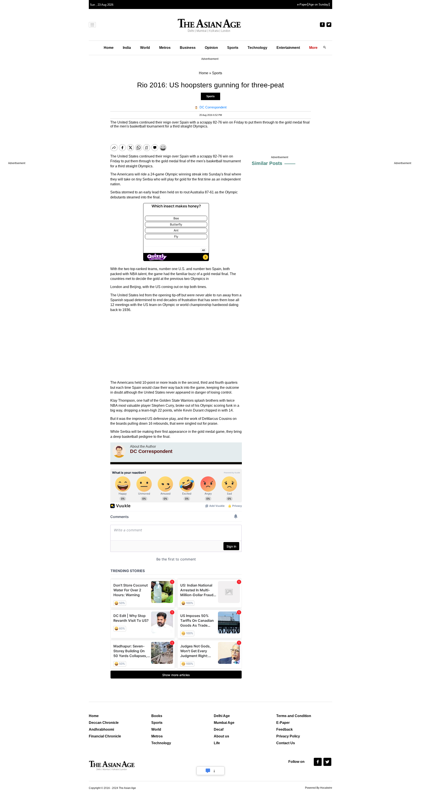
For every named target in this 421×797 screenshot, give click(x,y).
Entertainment (288, 47)
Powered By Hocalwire (318, 787)
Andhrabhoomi (101, 729)
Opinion (211, 47)
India (127, 47)
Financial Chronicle (105, 736)
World (145, 47)
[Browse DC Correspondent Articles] (119, 451)
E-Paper (283, 723)
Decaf (218, 729)
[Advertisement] (176, 346)
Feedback (284, 729)
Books (156, 716)
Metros (165, 47)
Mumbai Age (224, 723)
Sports (232, 47)
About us (221, 736)
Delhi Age (222, 716)
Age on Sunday (318, 4)
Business (188, 47)
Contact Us (285, 743)
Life (217, 743)
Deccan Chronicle (104, 723)
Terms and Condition (293, 716)
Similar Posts (267, 163)
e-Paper (302, 4)
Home (109, 47)
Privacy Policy (288, 736)
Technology (257, 47)
